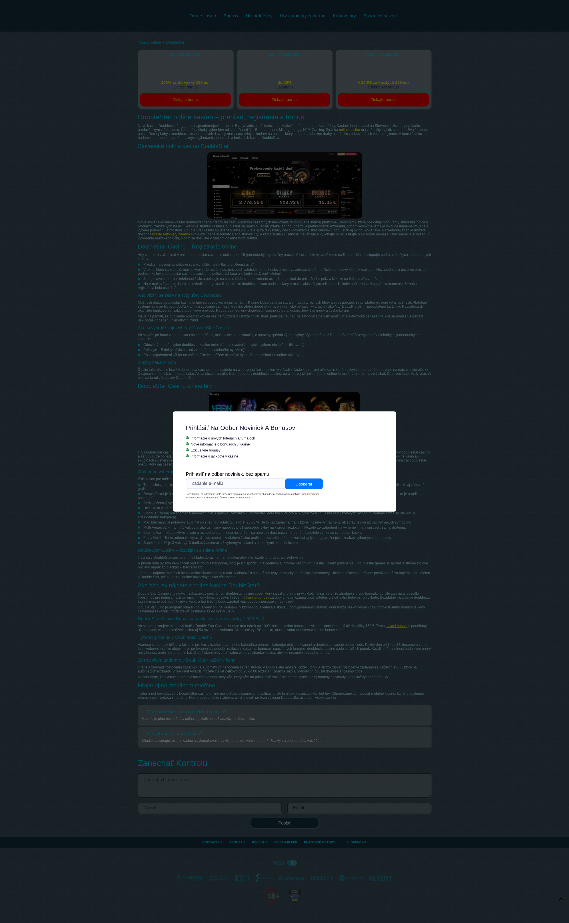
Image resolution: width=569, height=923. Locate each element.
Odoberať (304, 484)
